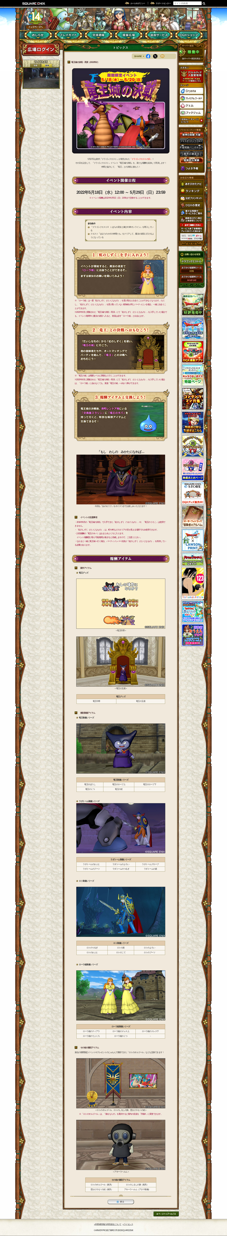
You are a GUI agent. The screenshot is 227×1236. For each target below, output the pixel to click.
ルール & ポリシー (137, 3)
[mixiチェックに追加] (163, 56)
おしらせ (38, 35)
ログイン (40, 49)
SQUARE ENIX (34, 3)
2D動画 (35, 65)
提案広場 (128, 35)
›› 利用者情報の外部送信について (107, 1224)
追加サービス (159, 35)
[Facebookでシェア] (149, 56)
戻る (120, 1201)
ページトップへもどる (166, 1213)
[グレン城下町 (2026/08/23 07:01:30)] (41, 78)
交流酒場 (98, 35)
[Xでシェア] (156, 56)
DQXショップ (189, 35)
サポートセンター (163, 3)
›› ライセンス (128, 1224)
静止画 (46, 65)
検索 (204, 3)
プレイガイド (68, 35)
